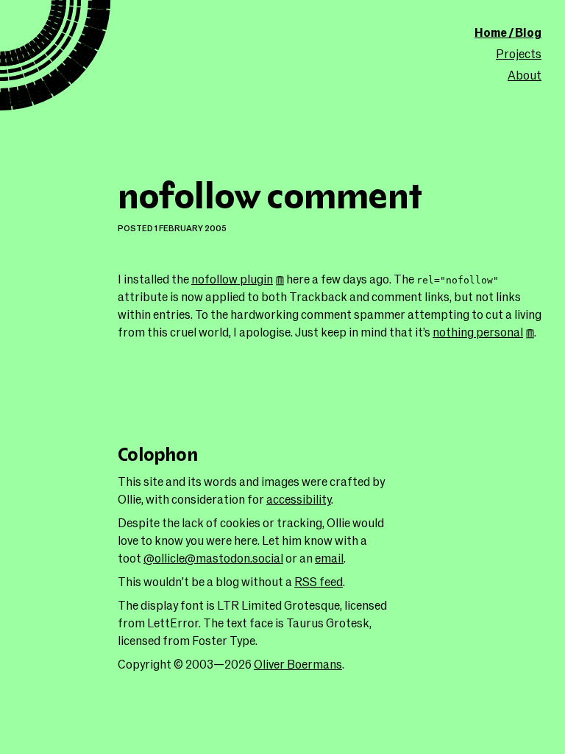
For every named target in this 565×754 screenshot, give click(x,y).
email (329, 558)
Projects (518, 53)
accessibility (298, 499)
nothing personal (478, 331)
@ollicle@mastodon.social (213, 558)
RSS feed (318, 581)
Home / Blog (508, 32)
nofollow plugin (232, 278)
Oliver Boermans (298, 664)
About (524, 74)
